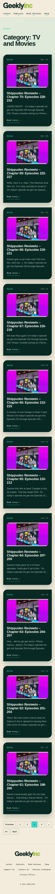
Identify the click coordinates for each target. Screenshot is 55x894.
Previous (9, 824)
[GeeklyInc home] (18, 6)
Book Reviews (33, 13)
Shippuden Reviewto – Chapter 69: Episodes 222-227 (26, 173)
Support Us (9, 869)
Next (15, 832)
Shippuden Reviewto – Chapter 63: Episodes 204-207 (26, 631)
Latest (7, 13)
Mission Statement (42, 869)
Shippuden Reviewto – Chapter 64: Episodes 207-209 (26, 555)
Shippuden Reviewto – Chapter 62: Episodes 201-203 (26, 708)
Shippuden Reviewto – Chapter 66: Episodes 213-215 (26, 402)
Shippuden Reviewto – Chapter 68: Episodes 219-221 (26, 249)
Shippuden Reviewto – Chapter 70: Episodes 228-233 (26, 96)
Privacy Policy (27, 875)
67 (6, 832)
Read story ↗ (13, 120)
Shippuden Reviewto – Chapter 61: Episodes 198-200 (26, 784)
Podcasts (18, 13)
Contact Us (23, 869)
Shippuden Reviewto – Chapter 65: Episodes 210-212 (26, 478)
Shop (46, 13)
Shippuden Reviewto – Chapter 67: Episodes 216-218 (26, 326)
